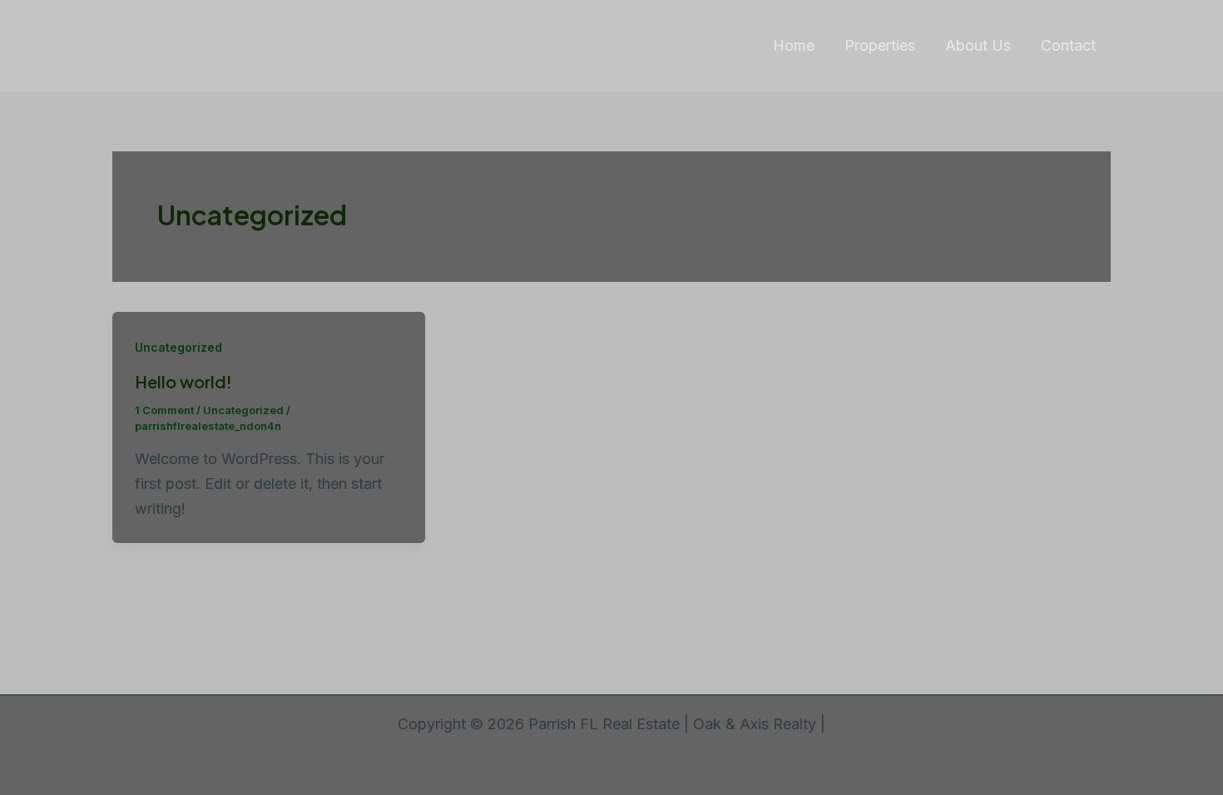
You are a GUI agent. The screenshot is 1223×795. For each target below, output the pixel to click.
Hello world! (183, 381)
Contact (1068, 45)
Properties (879, 45)
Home (794, 45)
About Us (978, 45)
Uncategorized (178, 347)
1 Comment (164, 410)
